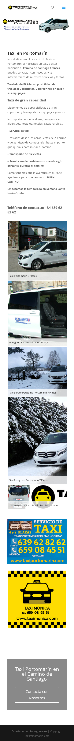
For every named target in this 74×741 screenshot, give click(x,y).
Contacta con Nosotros (37, 694)
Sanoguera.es (38, 731)
